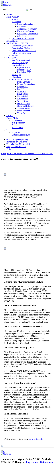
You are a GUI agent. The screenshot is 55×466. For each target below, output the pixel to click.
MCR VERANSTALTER (18, 153)
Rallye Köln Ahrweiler (16, 146)
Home (3, 153)
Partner (9, 149)
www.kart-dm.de (35, 439)
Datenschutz (46, 462)
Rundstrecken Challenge (16, 142)
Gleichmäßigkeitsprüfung (17, 139)
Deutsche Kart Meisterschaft (18, 144)
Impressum (32, 462)
